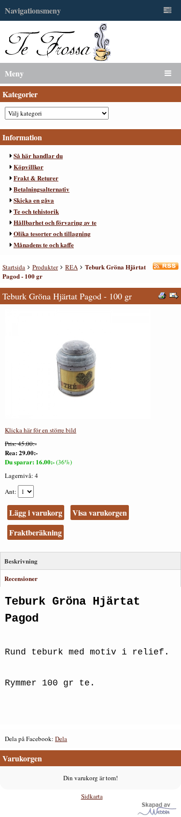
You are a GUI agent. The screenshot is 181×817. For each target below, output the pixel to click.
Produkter (45, 267)
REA (71, 267)
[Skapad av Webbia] (157, 812)
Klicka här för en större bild (40, 430)
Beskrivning (21, 560)
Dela (61, 738)
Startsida (13, 267)
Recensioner (21, 578)
